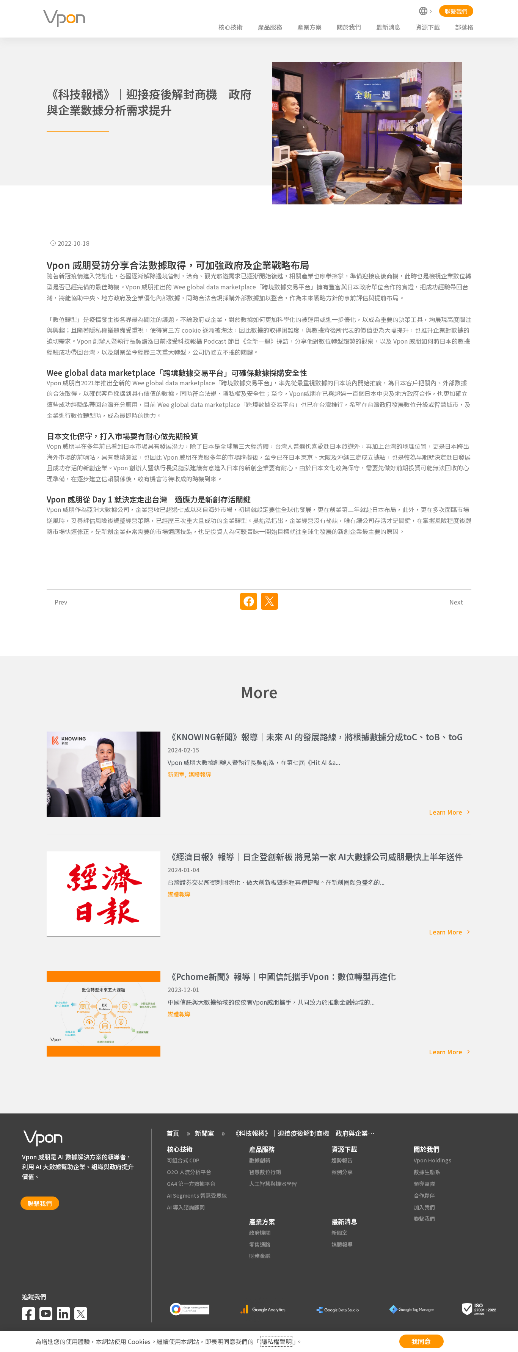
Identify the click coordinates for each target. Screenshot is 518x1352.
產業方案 (309, 26)
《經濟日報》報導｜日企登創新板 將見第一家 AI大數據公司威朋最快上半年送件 (315, 856)
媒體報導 (199, 774)
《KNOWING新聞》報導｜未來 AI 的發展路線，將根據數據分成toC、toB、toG (315, 736)
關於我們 (349, 26)
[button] (248, 601)
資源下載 (428, 26)
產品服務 (270, 26)
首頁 (172, 1133)
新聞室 (176, 774)
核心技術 (230, 26)
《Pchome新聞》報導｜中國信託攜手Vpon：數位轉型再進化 (282, 976)
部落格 (464, 26)
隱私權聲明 (276, 1341)
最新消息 (388, 26)
